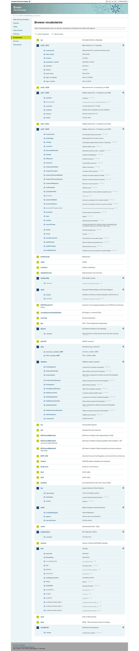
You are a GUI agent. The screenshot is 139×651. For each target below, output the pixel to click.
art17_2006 (45, 93)
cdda (42, 262)
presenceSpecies (51, 204)
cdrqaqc (48, 142)
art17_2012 (45, 124)
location (48, 58)
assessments (50, 134)
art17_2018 (45, 129)
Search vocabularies (43, 34)
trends (48, 117)
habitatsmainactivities (53, 401)
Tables (15, 26)
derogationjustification (53, 388)
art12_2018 (45, 87)
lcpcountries (50, 493)
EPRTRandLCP (47, 305)
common (44, 267)
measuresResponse (52, 183)
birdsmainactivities (52, 371)
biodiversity (45, 257)
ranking (48, 220)
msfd (42, 507)
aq (42, 40)
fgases (43, 329)
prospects (49, 212)
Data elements (18, 30)
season (48, 70)
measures (49, 163)
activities (49, 98)
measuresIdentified (52, 167)
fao (42, 323)
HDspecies (49, 158)
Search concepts (58, 34)
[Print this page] (113, 1)
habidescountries (51, 392)
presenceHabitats (51, 200)
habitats (48, 154)
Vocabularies (17, 37)
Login (109, 1)
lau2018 (44, 483)
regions (48, 516)
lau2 (42, 477)
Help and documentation (21, 19)
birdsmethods (50, 375)
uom (42, 617)
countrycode (50, 50)
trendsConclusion (51, 238)
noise (43, 526)
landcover (44, 467)
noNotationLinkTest (52, 578)
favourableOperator (52, 150)
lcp (42, 488)
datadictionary (46, 273)
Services (16, 41)
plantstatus (49, 497)
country (48, 632)
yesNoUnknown (51, 250)
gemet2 (43, 341)
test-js (48, 581)
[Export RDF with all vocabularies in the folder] (123, 45)
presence (49, 66)
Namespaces (17, 44)
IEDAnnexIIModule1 (48, 435)
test (42, 548)
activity (48, 295)
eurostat (44, 318)
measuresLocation (52, 171)
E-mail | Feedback (19, 645)
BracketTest (49, 557)
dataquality (45, 278)
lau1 (42, 472)
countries (49, 106)
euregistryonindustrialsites (51, 312)
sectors (48, 501)
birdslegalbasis (51, 367)
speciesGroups (51, 520)
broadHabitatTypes (52, 512)
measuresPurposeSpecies (54, 179)
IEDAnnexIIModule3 (48, 441)
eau (47, 565)
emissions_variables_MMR (54, 352)
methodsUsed (50, 187)
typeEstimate (50, 242)
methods (49, 110)
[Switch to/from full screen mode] (115, 1)
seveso (43, 543)
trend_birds (49, 73)
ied (42, 430)
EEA (22, 1)
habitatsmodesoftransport (54, 410)
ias (42, 425)
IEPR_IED (44, 456)
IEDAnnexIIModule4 (48, 448)
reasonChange (50, 224)
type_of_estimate (51, 77)
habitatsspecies (51, 414)
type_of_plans (50, 81)
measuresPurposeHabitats (54, 175)
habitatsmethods (51, 405)
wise (42, 622)
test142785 (49, 585)
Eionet (21, 15)
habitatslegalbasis (52, 397)
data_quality (50, 54)
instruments (50, 418)
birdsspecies (50, 384)
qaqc (47, 216)
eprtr (42, 290)
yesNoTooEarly (51, 246)
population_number (52, 62)
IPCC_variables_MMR (53, 355)
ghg (42, 347)
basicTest (49, 553)
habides (44, 362)
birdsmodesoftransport (53, 380)
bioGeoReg (49, 138)
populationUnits (51, 191)
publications (45, 532)
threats (48, 230)
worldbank (45, 627)
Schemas (16, 34)
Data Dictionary (29, 15)
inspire (43, 461)
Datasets (16, 23)
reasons (48, 114)
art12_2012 (45, 45)
